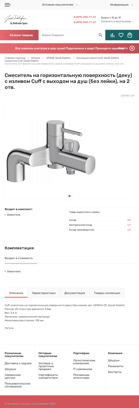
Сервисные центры (13, 376)
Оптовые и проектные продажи (46, 366)
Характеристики (44, 293)
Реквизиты (115, 366)
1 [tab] (69, 196)
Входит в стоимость (19, 258)
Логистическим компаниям (84, 362)
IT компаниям (82, 369)
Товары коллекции (107, 293)
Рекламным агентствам (81, 376)
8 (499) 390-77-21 (85, 17)
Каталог (21, 35)
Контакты (114, 372)
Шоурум (10, 369)
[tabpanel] (51, 151)
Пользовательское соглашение (17, 385)
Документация (74, 293)
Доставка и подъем (18, 363)
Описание (16, 293)
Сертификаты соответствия (48, 376)
